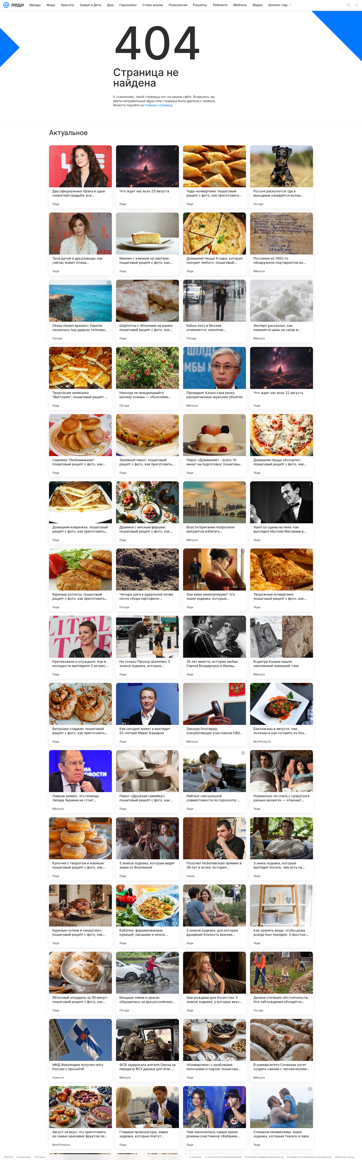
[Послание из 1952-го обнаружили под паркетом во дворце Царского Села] (281, 244)
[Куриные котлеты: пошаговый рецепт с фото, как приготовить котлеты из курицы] (80, 580)
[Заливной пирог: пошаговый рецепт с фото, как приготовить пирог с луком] (147, 445)
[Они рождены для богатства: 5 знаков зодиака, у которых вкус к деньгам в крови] (214, 983)
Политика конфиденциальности (264, 1157)
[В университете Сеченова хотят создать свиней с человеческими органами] (281, 1050)
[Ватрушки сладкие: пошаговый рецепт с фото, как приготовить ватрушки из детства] (80, 714)
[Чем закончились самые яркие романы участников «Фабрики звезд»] (214, 1117)
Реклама (39, 1157)
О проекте (195, 1157)
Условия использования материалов (309, 1157)
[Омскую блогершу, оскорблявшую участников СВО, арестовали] (214, 714)
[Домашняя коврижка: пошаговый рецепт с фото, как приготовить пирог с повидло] (80, 512)
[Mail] (6, 5)
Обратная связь (344, 1157)
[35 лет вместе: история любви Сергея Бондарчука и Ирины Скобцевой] (214, 647)
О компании (23, 1157)
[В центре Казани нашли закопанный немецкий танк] (281, 647)
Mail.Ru (8, 1157)
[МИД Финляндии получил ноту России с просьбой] (80, 1050)
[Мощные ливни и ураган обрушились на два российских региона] (147, 983)
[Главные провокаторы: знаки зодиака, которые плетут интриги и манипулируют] (147, 1117)
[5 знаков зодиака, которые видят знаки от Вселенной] (147, 848)
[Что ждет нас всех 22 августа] (281, 378)
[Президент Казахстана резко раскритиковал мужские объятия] (214, 378)
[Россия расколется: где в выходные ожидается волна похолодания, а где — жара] (281, 176)
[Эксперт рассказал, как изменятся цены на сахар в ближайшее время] (281, 311)
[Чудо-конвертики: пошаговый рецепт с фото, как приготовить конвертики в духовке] (214, 176)
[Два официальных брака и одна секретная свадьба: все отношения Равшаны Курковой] (80, 176)
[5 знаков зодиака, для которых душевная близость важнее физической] (214, 915)
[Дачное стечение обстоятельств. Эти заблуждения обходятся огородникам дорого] (281, 983)
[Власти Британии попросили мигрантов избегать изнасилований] (214, 512)
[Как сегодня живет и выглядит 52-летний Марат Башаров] (147, 714)
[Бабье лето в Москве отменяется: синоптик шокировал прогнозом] (214, 311)
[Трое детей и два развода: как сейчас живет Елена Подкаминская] (80, 244)
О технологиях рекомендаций (223, 1157)
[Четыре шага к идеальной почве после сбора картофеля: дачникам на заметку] (147, 580)
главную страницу (158, 105)
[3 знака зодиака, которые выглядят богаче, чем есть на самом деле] (281, 848)
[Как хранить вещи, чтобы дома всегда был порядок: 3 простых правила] (281, 915)
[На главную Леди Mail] (16, 5)
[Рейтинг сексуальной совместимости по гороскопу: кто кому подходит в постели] (214, 781)
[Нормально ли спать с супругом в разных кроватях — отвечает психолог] (281, 781)
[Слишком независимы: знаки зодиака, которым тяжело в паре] (281, 1117)
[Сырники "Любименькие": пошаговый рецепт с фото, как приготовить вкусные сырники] (80, 445)
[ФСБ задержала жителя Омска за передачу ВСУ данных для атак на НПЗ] (147, 1050)
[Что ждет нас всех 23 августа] (147, 176)
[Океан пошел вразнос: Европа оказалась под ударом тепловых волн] (80, 311)
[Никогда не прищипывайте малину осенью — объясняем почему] (147, 378)
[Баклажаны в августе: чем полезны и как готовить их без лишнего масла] (281, 714)
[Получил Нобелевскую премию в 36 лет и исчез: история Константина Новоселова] (214, 848)
